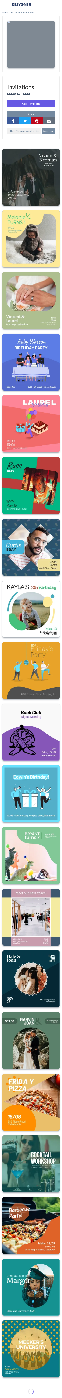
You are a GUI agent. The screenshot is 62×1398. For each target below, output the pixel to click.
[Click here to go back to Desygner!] (21, 6)
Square (26, 93)
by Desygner (13, 93)
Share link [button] (48, 131)
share (31, 114)
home (5, 12)
